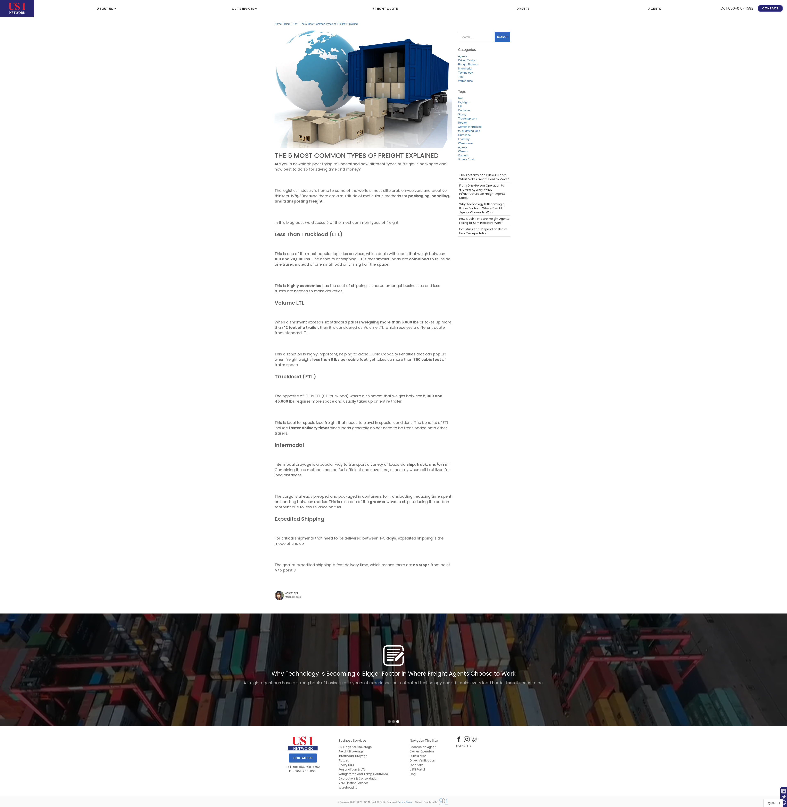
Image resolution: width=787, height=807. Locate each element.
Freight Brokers (468, 64)
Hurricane (464, 135)
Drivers (523, 9)
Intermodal (465, 68)
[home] (17, 8)
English (770, 803)
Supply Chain (466, 159)
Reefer (462, 122)
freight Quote (385, 9)
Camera (463, 155)
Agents (654, 9)
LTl (460, 106)
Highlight (463, 102)
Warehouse (465, 80)
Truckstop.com (467, 118)
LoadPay (464, 139)
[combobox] (773, 803)
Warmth (463, 151)
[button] (105, 8)
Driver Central (467, 60)
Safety (462, 114)
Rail (460, 98)
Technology (465, 72)
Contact (770, 8)
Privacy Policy (405, 802)
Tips (294, 23)
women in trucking (470, 126)
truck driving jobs (469, 130)
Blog (287, 23)
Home (278, 23)
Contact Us (303, 758)
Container (464, 110)
